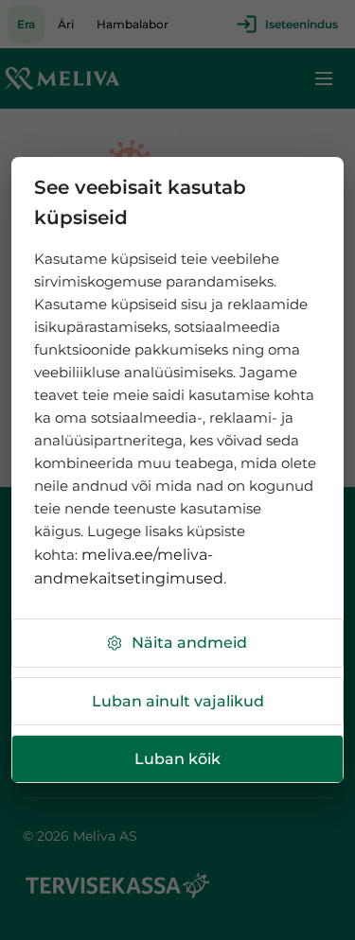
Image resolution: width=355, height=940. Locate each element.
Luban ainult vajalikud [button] (178, 701)
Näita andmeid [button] (189, 643)
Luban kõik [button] (177, 759)
